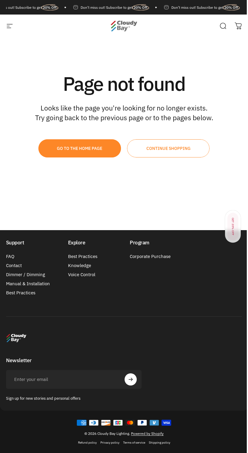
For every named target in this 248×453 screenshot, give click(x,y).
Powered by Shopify (147, 433)
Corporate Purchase (150, 256)
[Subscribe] (131, 379)
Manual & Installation (28, 283)
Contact (14, 265)
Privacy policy (109, 443)
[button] (232, 226)
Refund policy (87, 443)
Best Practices (20, 293)
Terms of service (134, 443)
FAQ (10, 256)
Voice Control (81, 274)
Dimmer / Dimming (25, 274)
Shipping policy (159, 443)
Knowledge (79, 265)
